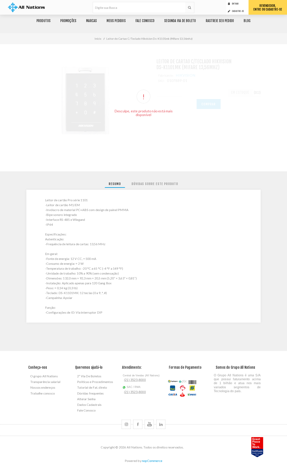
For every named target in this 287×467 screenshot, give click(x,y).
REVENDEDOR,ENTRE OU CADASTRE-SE (267, 7)
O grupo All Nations (44, 376)
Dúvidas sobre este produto (155, 184)
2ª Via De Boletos (89, 376)
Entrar (235, 4)
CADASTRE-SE (238, 11)
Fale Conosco (86, 410)
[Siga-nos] (126, 424)
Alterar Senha (86, 399)
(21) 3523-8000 (135, 380)
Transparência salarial (45, 382)
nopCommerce (152, 461)
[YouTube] (149, 424)
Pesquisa (189, 7)
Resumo (115, 184)
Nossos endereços (42, 387)
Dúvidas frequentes (90, 393)
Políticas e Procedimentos (95, 382)
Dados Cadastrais (89, 404)
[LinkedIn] (160, 424)
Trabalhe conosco (42, 393)
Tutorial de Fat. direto (92, 387)
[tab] (115, 184)
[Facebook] (137, 424)
